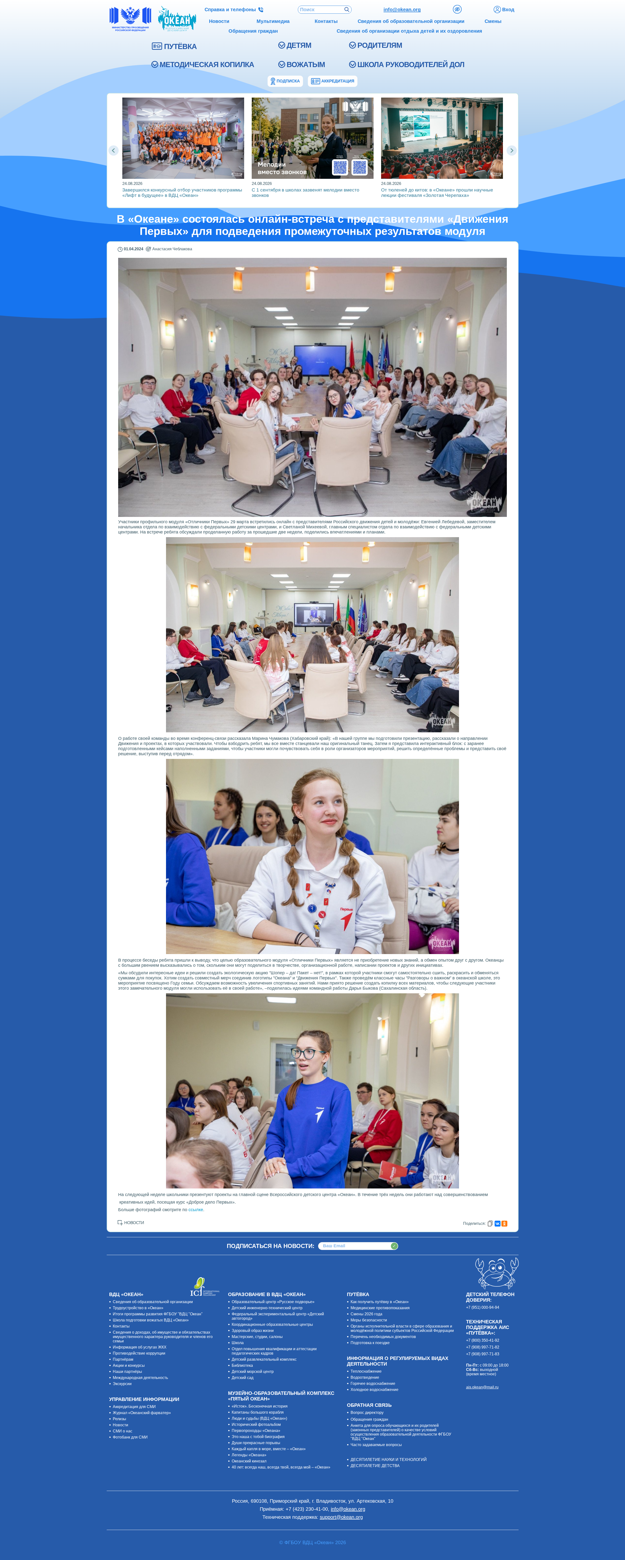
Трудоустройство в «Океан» (138, 1308)
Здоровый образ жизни (253, 1331)
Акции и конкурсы (129, 1365)
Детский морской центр (253, 1371)
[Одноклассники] (504, 1224)
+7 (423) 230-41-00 (307, 1509)
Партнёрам (123, 1359)
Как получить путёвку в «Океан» (380, 1302)
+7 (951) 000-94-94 (482, 1307)
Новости (120, 1425)
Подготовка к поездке (370, 1343)
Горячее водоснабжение (373, 1383)
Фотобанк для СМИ (130, 1437)
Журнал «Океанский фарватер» (142, 1413)
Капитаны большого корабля (258, 1412)
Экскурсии (122, 1384)
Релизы (119, 1419)
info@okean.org (402, 9)
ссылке (195, 1209)
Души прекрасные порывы (256, 1443)
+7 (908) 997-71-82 (482, 1347)
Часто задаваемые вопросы (376, 1445)
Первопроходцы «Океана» (256, 1431)
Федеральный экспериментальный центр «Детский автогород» (278, 1316)
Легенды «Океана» (249, 1455)
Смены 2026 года (366, 1314)
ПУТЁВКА (180, 46)
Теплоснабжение (366, 1371)
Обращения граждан (369, 1419)
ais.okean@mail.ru (482, 1387)
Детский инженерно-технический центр (267, 1308)
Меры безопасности (369, 1320)
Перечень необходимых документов (383, 1337)
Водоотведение (365, 1377)
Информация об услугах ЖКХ (140, 1347)
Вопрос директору (367, 1412)
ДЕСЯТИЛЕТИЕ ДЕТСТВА (375, 1466)
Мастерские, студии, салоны (257, 1337)
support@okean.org (341, 1517)
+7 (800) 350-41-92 (482, 1340)
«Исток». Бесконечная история (260, 1406)
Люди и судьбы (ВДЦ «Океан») (259, 1418)
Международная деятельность (140, 1378)
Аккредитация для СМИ (134, 1407)
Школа (238, 1343)
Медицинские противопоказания (380, 1308)
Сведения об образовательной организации (153, 1302)
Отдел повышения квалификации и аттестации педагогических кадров (274, 1351)
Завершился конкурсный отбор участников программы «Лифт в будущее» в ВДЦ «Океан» (182, 192)
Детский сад (242, 1378)
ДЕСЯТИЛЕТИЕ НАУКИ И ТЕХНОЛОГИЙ (389, 1460)
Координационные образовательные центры (272, 1324)
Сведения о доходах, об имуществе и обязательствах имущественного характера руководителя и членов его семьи (163, 1336)
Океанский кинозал (249, 1461)
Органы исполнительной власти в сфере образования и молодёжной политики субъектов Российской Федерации (402, 1328)
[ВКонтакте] (497, 1224)
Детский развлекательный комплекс (264, 1359)
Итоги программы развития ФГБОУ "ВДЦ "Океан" (158, 1314)
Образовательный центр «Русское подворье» (273, 1302)
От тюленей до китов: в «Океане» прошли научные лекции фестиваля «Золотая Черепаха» (437, 192)
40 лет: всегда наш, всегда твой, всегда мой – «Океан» (281, 1467)
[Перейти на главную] (177, 19)
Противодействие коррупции (139, 1353)
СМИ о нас (122, 1431)
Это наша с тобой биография (258, 1437)
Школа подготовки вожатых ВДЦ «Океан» (151, 1320)
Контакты (121, 1326)
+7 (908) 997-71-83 (482, 1354)
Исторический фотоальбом (256, 1424)
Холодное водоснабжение (374, 1390)
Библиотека (242, 1365)
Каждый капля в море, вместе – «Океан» (269, 1449)
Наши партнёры (127, 1371)
